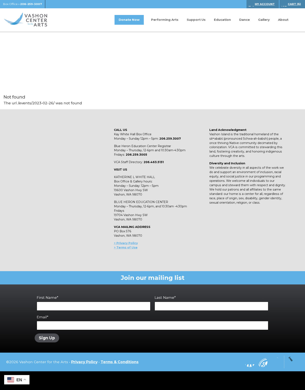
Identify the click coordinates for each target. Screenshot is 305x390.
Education (222, 20)
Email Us (275, 362)
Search (296, 20)
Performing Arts (164, 20)
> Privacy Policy (126, 243)
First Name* (47, 297)
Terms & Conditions (120, 362)
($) (294, 4)
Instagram (237, 362)
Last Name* (165, 297)
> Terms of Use (126, 247)
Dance (244, 20)
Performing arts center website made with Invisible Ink (152, 380)
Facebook (250, 362)
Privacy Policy (84, 362)
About (283, 20)
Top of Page (293, 362)
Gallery (264, 20)
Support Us (196, 20)
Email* (42, 317)
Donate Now (129, 20)
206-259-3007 (31, 4)
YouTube (262, 362)
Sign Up (47, 337)
